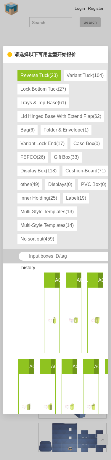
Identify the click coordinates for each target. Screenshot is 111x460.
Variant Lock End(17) (42, 143)
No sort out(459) (37, 238)
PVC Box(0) (93, 184)
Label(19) (76, 198)
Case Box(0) (86, 143)
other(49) (29, 184)
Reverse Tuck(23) (39, 75)
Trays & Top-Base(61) (43, 102)
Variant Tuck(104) (85, 75)
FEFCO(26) (32, 157)
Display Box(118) (38, 170)
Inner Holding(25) (38, 198)
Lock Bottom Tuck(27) (43, 89)
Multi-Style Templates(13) (47, 211)
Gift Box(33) (66, 157)
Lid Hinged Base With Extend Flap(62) (60, 116)
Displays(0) (60, 184)
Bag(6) (27, 129)
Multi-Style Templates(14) (47, 225)
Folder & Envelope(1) (66, 129)
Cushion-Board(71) (85, 170)
